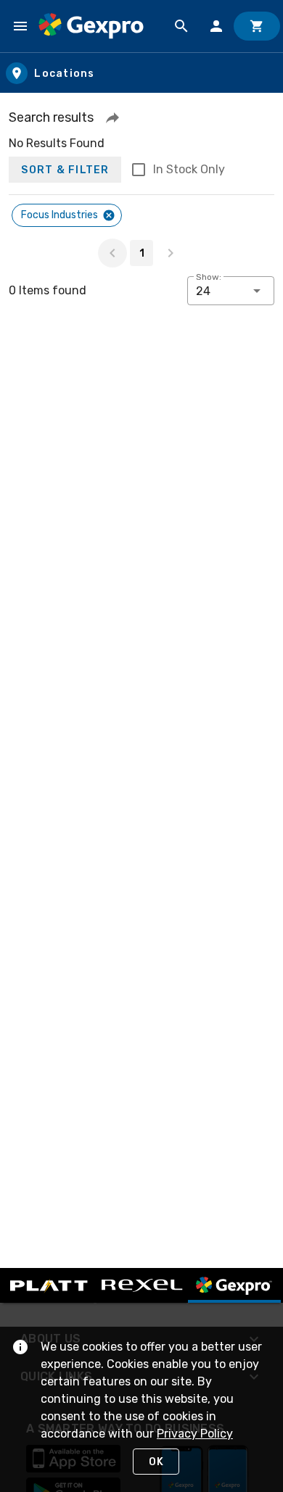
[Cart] (257, 26)
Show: (208, 277)
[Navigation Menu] (20, 26)
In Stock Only (189, 169)
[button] (112, 117)
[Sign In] (216, 26)
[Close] (108, 215)
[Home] (91, 26)
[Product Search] (181, 26)
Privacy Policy (195, 1434)
